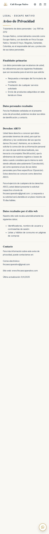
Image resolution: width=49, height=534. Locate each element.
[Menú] (45, 4)
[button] (42, 527)
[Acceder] (35, 4)
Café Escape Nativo (19, 4)
